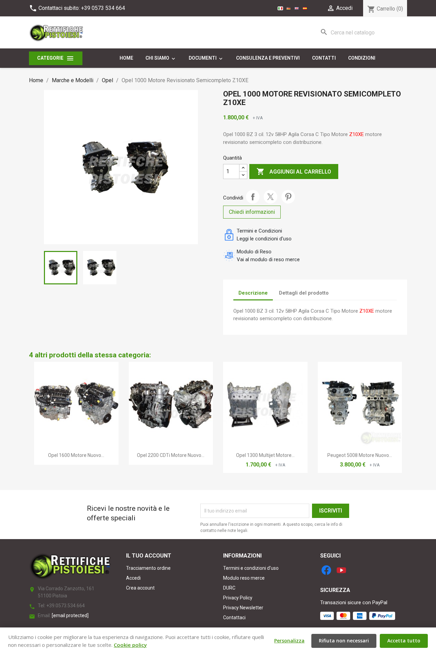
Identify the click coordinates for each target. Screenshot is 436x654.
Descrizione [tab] (253, 293)
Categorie (55, 58)
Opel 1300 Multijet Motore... (265, 455)
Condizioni (361, 58)
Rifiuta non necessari (344, 640)
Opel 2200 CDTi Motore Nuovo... (170, 455)
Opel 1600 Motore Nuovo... (76, 455)
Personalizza (289, 640)
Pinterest (288, 197)
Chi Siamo (160, 58)
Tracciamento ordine (148, 568)
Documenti (206, 58)
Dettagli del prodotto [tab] (304, 293)
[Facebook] (326, 570)
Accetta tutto (403, 640)
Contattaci (234, 617)
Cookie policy (130, 644)
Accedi (133, 578)
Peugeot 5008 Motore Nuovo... (359, 455)
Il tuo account (148, 555)
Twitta (270, 197)
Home (126, 58)
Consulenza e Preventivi (268, 58)
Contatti (324, 58)
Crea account (140, 588)
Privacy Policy (237, 597)
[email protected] (70, 615)
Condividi (253, 197)
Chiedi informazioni (252, 212)
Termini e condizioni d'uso (251, 568)
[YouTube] (341, 570)
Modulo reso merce (244, 578)
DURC (229, 588)
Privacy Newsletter (243, 607)
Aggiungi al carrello (293, 171)
